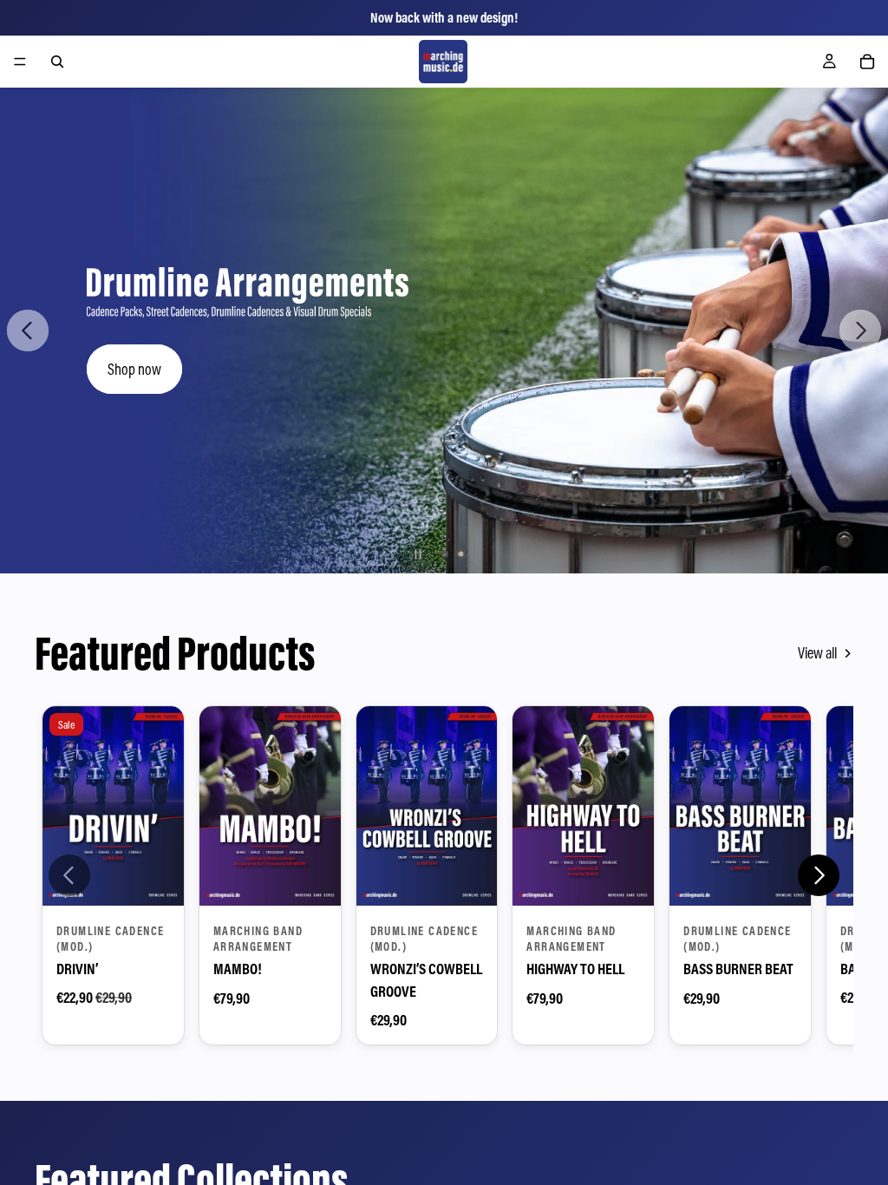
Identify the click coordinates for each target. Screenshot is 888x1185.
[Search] (57, 62)
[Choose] (157, 878)
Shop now (134, 369)
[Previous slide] (28, 330)
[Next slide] (860, 330)
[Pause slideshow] (418, 554)
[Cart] (867, 62)
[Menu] (20, 62)
